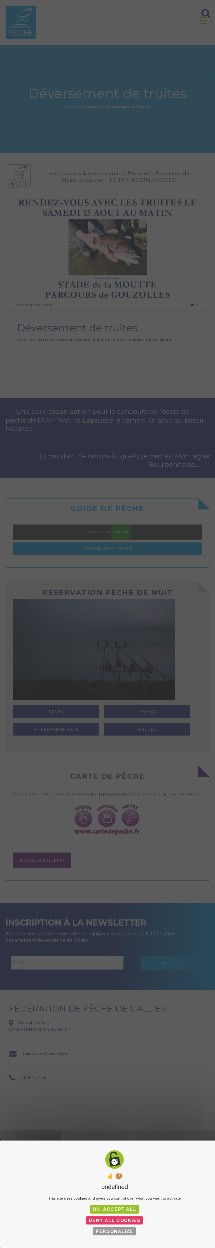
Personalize (114, 1231)
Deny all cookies (115, 1220)
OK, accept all (114, 1209)
